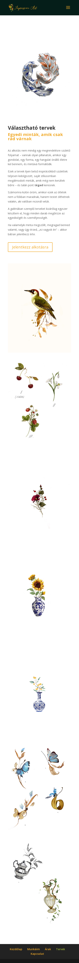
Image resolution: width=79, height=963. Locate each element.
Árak (48, 949)
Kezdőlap (16, 949)
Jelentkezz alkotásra (30, 247)
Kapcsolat (37, 954)
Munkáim (33, 949)
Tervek (60, 949)
